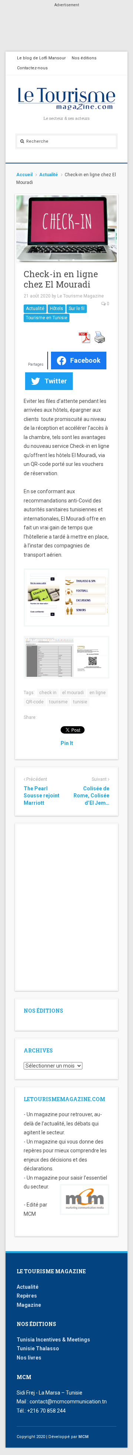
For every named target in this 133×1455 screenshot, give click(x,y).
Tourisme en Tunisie (46, 317)
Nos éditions (84, 58)
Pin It (67, 743)
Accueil (24, 174)
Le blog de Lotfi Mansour (41, 58)
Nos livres (29, 1358)
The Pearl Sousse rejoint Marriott (41, 796)
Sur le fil (77, 308)
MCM (83, 1436)
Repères (27, 1296)
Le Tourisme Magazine (80, 296)
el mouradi (73, 692)
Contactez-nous (32, 68)
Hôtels (56, 308)
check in (48, 692)
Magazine (29, 1305)
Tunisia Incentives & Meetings (53, 1340)
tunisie (80, 701)
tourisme (58, 701)
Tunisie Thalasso (38, 1348)
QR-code (35, 701)
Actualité (48, 174)
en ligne (97, 692)
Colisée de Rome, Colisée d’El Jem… (91, 796)
